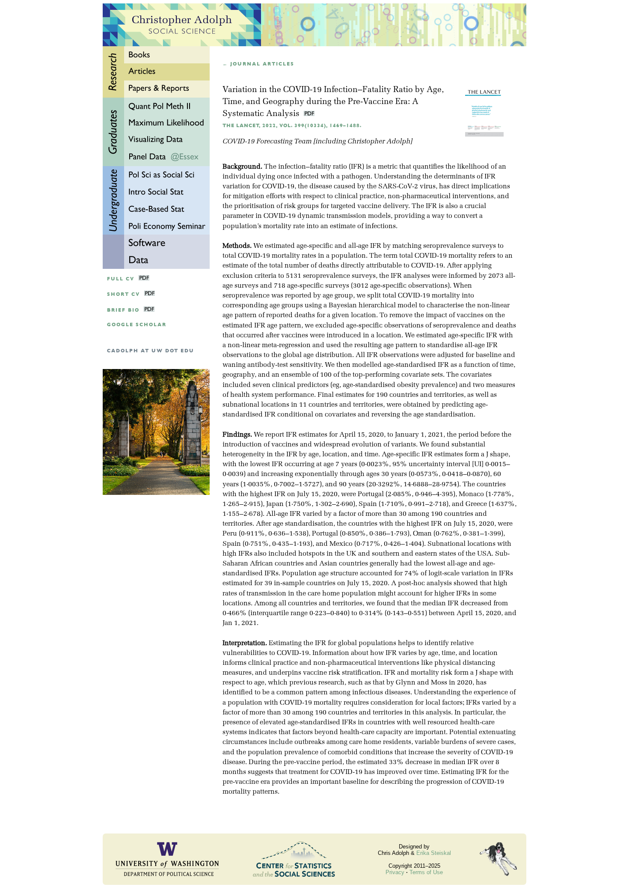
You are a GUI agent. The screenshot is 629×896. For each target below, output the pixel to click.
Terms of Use (426, 872)
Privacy (395, 872)
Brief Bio (123, 310)
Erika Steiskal (433, 853)
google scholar (136, 324)
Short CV (123, 294)
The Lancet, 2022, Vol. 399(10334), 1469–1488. (292, 125)
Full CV (120, 279)
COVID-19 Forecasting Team (267, 141)
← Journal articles (258, 64)
